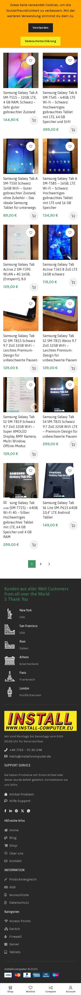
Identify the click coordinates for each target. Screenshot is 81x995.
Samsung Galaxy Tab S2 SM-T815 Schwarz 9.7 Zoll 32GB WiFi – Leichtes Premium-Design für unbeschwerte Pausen (20, 348)
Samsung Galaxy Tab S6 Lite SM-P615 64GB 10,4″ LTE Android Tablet (60, 510)
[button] (33, 120)
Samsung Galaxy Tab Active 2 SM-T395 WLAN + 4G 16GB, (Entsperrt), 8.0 (19, 271)
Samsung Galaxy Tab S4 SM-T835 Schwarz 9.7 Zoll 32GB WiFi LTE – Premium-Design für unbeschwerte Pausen (60, 426)
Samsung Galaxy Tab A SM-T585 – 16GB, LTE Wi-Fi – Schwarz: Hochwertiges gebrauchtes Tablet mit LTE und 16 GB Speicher (60, 193)
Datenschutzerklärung (40, 41)
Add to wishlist (30, 60)
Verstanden (41, 27)
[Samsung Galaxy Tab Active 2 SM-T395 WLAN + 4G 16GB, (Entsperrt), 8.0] (20, 242)
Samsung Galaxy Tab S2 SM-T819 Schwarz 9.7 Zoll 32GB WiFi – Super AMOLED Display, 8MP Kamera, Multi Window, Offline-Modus (19, 431)
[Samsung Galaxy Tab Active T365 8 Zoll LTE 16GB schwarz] (60, 242)
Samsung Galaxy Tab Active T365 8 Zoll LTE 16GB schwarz (60, 269)
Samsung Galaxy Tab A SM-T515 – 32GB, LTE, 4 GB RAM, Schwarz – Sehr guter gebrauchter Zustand (20, 102)
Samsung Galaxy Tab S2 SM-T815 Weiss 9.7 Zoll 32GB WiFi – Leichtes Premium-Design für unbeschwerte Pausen (60, 348)
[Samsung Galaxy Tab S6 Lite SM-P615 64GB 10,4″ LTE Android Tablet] (60, 480)
